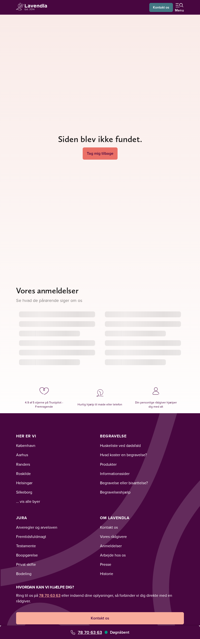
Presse (105, 564)
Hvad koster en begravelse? (123, 454)
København (25, 445)
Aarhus (22, 454)
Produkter (108, 464)
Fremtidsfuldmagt (31, 536)
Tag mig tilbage (100, 153)
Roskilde (23, 473)
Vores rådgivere (113, 536)
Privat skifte (26, 564)
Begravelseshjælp (115, 492)
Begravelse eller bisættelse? (124, 482)
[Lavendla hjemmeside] (33, 7)
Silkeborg (24, 492)
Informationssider (115, 473)
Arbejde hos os (113, 555)
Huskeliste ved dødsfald (120, 445)
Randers (23, 464)
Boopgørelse (27, 555)
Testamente (26, 545)
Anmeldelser (111, 545)
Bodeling (23, 573)
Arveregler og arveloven (36, 527)
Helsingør (24, 482)
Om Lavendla (115, 518)
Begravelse (113, 436)
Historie (106, 573)
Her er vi (26, 436)
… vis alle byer (28, 501)
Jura (21, 518)
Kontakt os (161, 7)
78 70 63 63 (90, 632)
